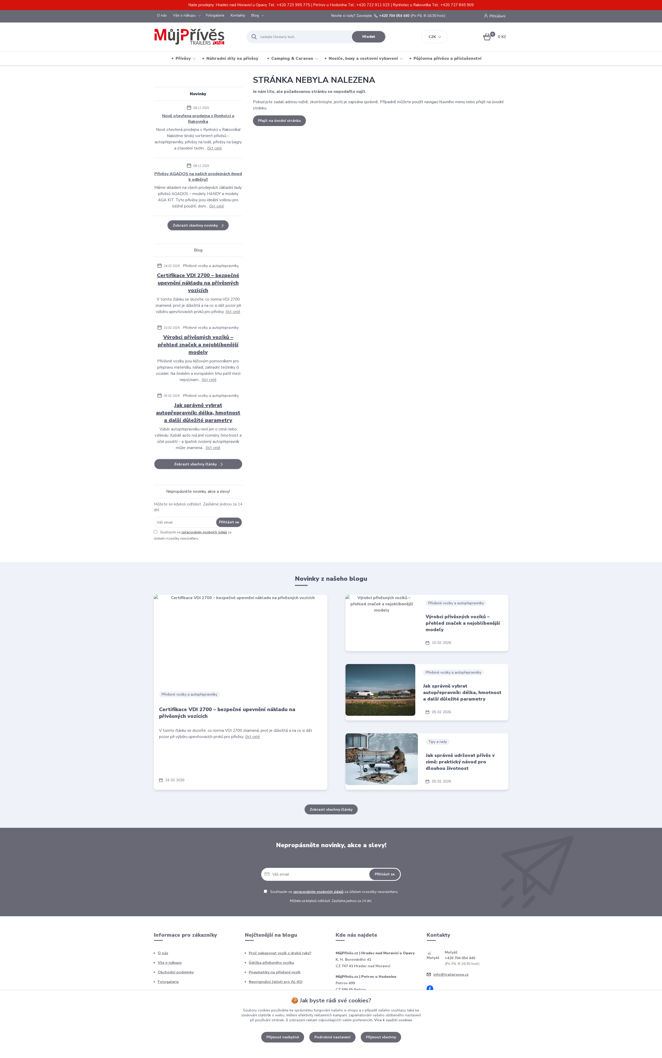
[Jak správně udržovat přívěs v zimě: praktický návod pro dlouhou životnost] (381, 759)
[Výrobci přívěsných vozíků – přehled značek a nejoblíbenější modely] (381, 620)
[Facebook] (432, 990)
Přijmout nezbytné (282, 1037)
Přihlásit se (229, 522)
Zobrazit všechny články (195, 464)
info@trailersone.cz (451, 974)
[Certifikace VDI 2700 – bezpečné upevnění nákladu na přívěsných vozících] (240, 640)
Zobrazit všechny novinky (195, 225)
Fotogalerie (215, 15)
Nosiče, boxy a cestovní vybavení (363, 58)
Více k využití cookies (393, 1020)
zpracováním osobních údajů (204, 532)
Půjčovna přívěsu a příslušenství (447, 58)
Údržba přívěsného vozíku (271, 962)
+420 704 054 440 (394, 15)
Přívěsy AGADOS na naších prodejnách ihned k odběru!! (198, 176)
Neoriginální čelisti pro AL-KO (276, 981)
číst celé (214, 148)
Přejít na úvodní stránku (279, 120)
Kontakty (238, 15)
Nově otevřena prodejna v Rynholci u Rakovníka (198, 118)
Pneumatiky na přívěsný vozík (274, 972)
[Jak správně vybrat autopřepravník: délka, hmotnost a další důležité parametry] (380, 690)
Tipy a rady (437, 741)
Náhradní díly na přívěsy (232, 58)
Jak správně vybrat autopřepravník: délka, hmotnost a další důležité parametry (198, 413)
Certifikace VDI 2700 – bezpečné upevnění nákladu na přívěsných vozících (198, 283)
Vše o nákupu (184, 15)
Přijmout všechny (381, 1037)
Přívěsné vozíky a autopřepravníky (211, 265)
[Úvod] (195, 36)
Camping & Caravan (292, 58)
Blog (255, 15)
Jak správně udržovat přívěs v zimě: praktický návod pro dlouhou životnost (460, 761)
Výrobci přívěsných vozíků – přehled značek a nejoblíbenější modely (198, 345)
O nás (162, 15)
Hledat (368, 36)
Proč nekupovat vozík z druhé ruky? (280, 953)
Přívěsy (183, 58)
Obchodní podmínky (176, 972)
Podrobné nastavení (332, 1037)
